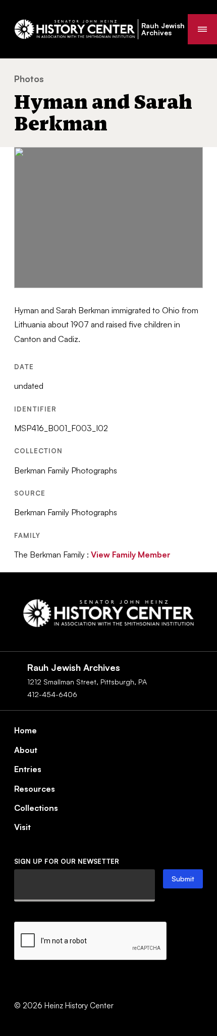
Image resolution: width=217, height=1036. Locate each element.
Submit (183, 878)
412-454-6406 (52, 694)
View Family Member (131, 554)
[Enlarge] (190, 160)
